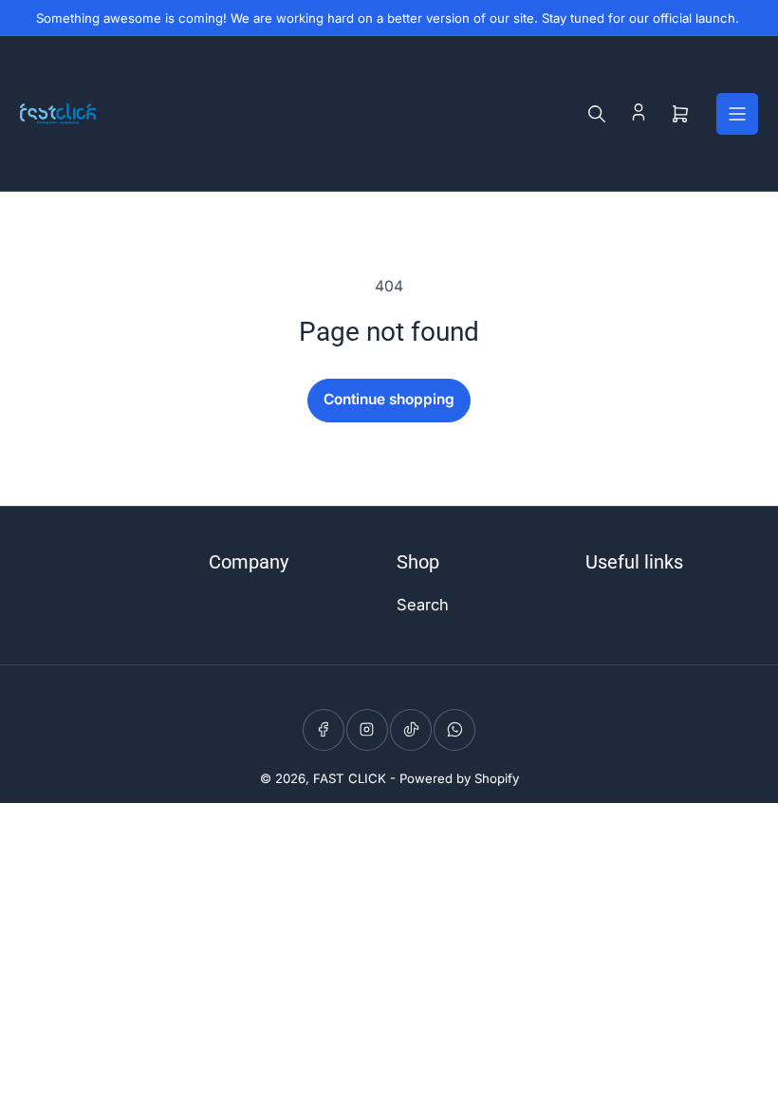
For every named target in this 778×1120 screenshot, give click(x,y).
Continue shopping (389, 399)
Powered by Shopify (459, 778)
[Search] (597, 114)
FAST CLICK (349, 778)
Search (423, 604)
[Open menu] (737, 114)
